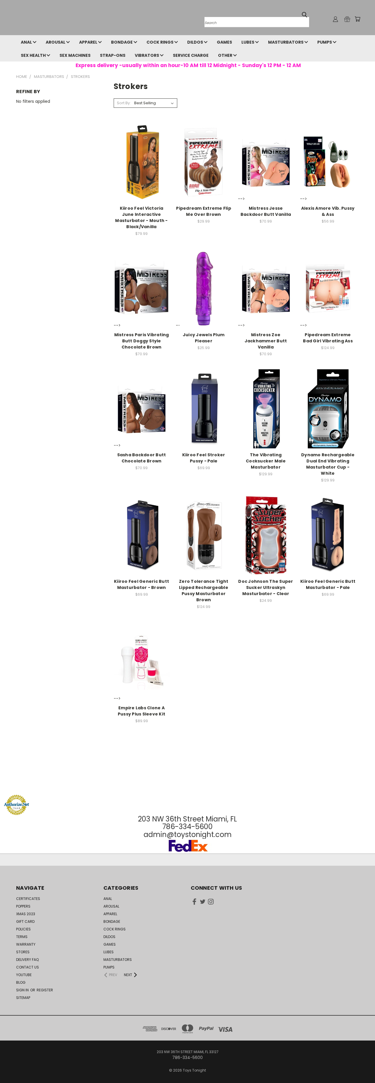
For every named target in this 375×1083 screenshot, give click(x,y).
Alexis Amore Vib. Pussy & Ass (328, 211)
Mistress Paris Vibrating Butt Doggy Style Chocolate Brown (141, 341)
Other (225, 55)
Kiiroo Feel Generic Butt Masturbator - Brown (141, 584)
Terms (22, 936)
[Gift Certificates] (347, 19)
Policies (23, 929)
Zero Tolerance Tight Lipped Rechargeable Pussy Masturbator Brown (203, 590)
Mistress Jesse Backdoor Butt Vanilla (266, 211)
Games (224, 42)
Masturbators (286, 42)
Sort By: (124, 103)
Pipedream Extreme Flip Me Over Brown (203, 211)
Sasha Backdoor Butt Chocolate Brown (141, 458)
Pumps (325, 42)
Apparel (88, 42)
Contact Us (27, 967)
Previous (359, 1065)
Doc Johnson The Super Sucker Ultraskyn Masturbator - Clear (265, 587)
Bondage (122, 42)
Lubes (248, 42)
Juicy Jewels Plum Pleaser (203, 338)
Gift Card (25, 921)
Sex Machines (75, 55)
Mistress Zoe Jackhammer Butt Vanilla (266, 341)
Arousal (56, 42)
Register (45, 990)
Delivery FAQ (27, 959)
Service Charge (191, 55)
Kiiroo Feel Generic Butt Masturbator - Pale (327, 584)
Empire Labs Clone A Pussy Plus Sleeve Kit (141, 711)
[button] (187, 783)
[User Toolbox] (335, 19)
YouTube (24, 974)
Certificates (28, 898)
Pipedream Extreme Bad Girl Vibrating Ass (328, 338)
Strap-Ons (112, 55)
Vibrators (147, 55)
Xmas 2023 (25, 913)
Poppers (23, 906)
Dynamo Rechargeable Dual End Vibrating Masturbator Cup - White (327, 464)
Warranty (25, 944)
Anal (27, 42)
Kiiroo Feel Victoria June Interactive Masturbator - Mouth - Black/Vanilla (141, 217)
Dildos (195, 42)
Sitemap (23, 997)
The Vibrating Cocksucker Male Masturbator (266, 461)
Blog (20, 982)
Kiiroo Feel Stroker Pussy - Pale (203, 458)
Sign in (23, 990)
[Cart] (357, 19)
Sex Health (34, 55)
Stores (23, 951)
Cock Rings (160, 42)
